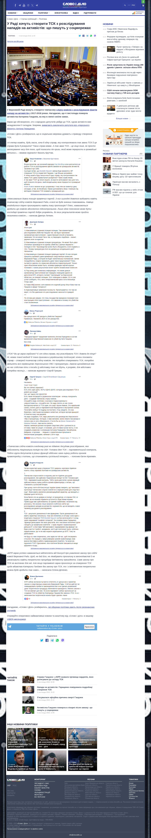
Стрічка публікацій (29, 19)
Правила (10, 795)
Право (131, 794)
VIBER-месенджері (16, 619)
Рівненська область (92, 798)
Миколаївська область (93, 793)
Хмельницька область (113, 791)
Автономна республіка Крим (75, 785)
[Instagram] (28, 5)
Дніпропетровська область (74, 791)
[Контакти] (143, 5)
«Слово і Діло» (22, 823)
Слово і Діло (12, 19)
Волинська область (71, 789)
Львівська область (91, 791)
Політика (43, 19)
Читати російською (15, 41)
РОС (133, 5)
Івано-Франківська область (94, 783)
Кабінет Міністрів (41, 788)
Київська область (91, 785)
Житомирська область (72, 794)
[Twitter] (32, 5)
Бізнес (131, 783)
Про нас (10, 791)
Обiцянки (28, 13)
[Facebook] (15, 5)
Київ (66, 783)
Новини (12, 13)
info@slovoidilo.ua (75, 835)
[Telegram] (19, 5)
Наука (131, 789)
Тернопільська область (114, 785)
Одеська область (91, 794)
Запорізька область (71, 798)
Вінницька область (71, 787)
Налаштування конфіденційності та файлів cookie (25, 829)
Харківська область (113, 787)
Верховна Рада (41, 786)
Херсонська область (113, 789)
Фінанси (132, 798)
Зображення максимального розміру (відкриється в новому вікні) (52, 194)
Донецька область (71, 793)
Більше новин (122, 119)
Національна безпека (136, 791)
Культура (132, 787)
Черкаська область (112, 793)
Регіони (91, 779)
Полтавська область (92, 796)
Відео (76, 13)
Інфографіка (61, 13)
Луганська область (92, 789)
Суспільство (133, 796)
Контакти (11, 793)
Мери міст (38, 795)
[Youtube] (24, 5)
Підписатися (89, 627)
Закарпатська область (72, 796)
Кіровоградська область (93, 787)
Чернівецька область (113, 794)
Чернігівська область (113, 796)
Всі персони (39, 797)
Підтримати (90, 13)
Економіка (132, 785)
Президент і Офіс (41, 783)
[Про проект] (143, 1)
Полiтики (43, 13)
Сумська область (112, 783)
